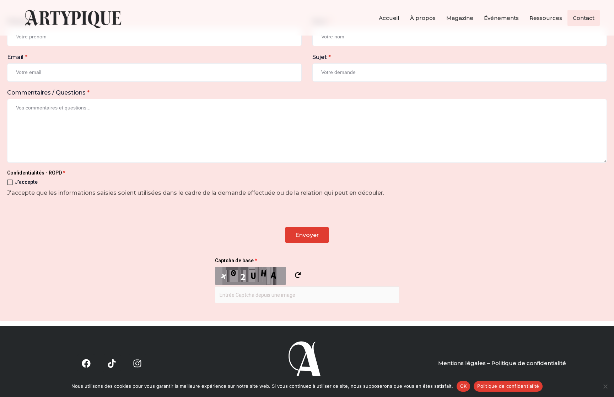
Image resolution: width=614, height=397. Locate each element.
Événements (501, 18)
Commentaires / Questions (48, 92)
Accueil (389, 18)
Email (17, 57)
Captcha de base (236, 260)
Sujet (321, 57)
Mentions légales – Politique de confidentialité (502, 363)
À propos (423, 18)
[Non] (605, 386)
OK (463, 386)
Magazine (459, 18)
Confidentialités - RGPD (36, 173)
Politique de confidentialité (508, 386)
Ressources (545, 18)
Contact (583, 18)
